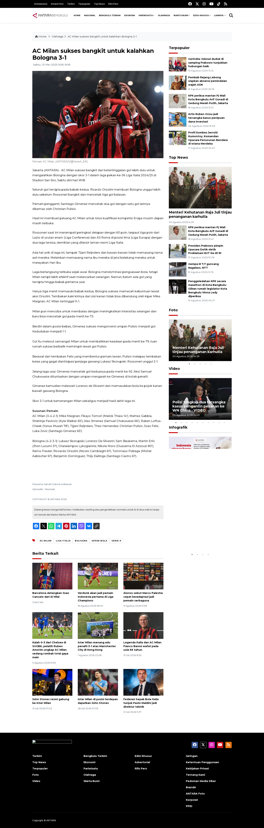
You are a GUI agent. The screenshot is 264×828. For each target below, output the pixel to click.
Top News (99, 4)
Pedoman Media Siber (201, 781)
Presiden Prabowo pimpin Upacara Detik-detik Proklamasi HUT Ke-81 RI (205, 249)
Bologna (81, 540)
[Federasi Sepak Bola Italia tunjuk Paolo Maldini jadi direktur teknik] (143, 682)
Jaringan (192, 756)
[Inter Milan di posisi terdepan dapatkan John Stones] (98, 682)
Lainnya (219, 15)
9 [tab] (219, 422)
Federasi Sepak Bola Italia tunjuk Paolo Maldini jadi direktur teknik (141, 703)
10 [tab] (224, 422)
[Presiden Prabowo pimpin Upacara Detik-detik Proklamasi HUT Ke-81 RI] (177, 251)
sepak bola (99, 540)
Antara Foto (57, 4)
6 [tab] (203, 422)
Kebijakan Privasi (197, 768)
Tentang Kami (195, 774)
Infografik (178, 427)
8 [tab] (214, 422)
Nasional (89, 15)
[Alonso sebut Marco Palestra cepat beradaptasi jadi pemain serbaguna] (143, 576)
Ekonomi (129, 15)
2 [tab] (195, 364)
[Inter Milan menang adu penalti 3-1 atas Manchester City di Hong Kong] (98, 625)
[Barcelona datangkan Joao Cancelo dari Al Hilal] (52, 576)
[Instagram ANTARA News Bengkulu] (204, 4)
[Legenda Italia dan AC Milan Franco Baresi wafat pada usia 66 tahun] (143, 625)
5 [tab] (211, 364)
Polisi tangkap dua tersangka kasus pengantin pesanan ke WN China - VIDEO (198, 406)
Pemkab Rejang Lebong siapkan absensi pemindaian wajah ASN (207, 81)
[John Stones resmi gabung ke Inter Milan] (52, 682)
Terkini (71, 4)
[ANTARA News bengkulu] (50, 15)
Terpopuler (84, 4)
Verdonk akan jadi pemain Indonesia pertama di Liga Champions (95, 596)
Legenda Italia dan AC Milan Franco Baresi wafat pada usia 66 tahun (142, 646)
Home (77, 15)
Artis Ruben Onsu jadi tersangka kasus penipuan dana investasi (206, 117)
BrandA (191, 787)
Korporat (192, 799)
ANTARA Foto (195, 793)
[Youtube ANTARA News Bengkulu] (211, 4)
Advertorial (142, 762)
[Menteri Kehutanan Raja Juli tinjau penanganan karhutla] (200, 187)
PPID (189, 806)
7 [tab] (208, 422)
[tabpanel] (200, 340)
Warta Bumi (180, 15)
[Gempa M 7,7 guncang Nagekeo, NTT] (177, 269)
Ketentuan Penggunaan (202, 762)
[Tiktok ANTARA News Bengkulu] (218, 4)
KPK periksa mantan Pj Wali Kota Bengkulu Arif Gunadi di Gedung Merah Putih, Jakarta (208, 99)
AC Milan (46, 540)
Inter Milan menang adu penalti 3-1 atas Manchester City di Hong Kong (97, 646)
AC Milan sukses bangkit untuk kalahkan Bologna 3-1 (102, 36)
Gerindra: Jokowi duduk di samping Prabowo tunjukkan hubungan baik (207, 62)
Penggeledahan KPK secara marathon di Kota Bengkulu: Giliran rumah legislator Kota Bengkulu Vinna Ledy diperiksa (207, 289)
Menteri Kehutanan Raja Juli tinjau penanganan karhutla (200, 214)
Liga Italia (63, 540)
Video (174, 368)
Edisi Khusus (201, 15)
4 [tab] (205, 364)
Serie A (116, 540)
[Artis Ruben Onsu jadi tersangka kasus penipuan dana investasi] (177, 119)
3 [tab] (200, 364)
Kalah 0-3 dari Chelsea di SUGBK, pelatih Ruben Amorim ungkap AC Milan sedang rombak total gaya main (50, 650)
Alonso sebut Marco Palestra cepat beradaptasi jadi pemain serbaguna (143, 596)
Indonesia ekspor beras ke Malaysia (196, 540)
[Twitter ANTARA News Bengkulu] (197, 4)
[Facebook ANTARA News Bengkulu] (190, 4)
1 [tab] (189, 364)
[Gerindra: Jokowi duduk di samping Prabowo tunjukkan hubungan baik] (177, 64)
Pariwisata (146, 15)
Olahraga (164, 15)
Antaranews (40, 4)
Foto (173, 310)
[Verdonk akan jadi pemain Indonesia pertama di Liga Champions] (98, 576)
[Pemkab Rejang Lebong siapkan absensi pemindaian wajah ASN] (177, 82)
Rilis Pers (113, 4)
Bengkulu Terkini (110, 15)
